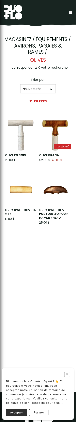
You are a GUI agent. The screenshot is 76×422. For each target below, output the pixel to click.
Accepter (16, 412)
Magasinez (17, 39)
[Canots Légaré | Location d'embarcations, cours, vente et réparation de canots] (13, 12)
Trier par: (38, 79)
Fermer (38, 412)
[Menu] (70, 12)
